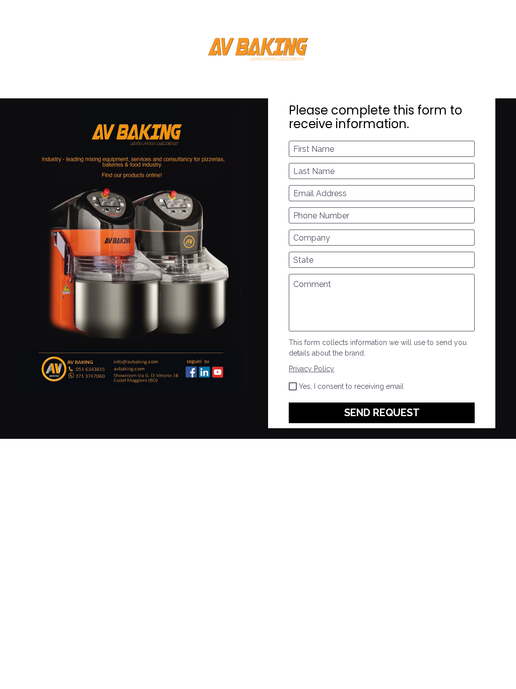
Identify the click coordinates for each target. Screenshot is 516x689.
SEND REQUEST (382, 413)
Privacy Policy (311, 369)
